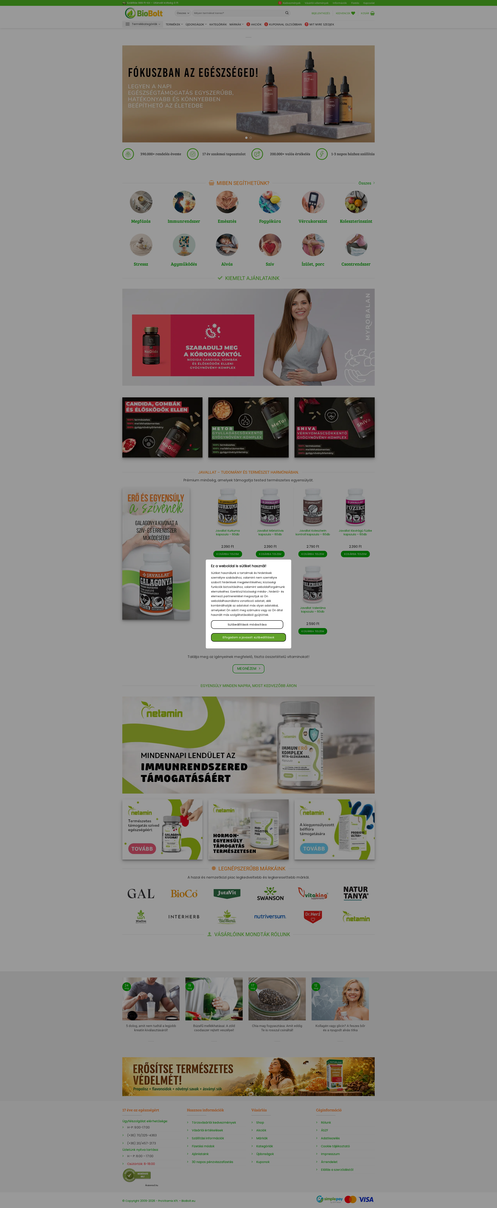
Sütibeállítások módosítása (247, 625)
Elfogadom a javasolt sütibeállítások (248, 637)
